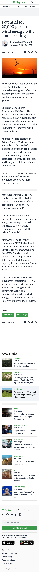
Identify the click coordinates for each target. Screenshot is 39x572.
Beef (13, 6)
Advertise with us (8, 560)
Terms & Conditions (9, 553)
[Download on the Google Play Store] (28, 542)
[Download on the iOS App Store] (10, 542)
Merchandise (7, 563)
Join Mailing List (19, 528)
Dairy (19, 6)
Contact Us (6, 550)
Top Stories (6, 6)
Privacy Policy (7, 557)
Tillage (32, 6)
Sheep (26, 6)
